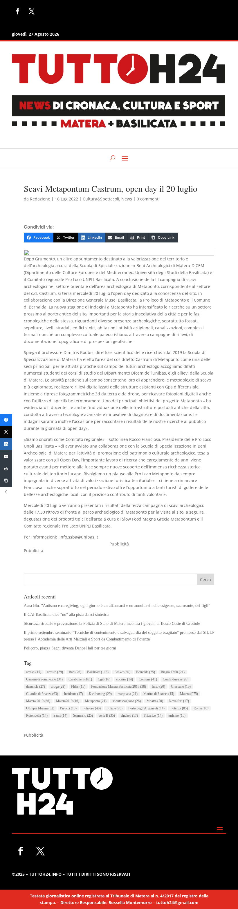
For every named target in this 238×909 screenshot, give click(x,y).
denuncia (35, 687)
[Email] (6, 456)
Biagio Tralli (173, 672)
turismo (176, 715)
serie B (107, 715)
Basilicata (98, 672)
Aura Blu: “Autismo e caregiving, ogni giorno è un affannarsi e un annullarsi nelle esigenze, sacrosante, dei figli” (117, 605)
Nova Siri (179, 701)
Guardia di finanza (42, 694)
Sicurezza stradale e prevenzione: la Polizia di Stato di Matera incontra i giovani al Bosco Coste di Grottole (112, 623)
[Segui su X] (31, 11)
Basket (122, 672)
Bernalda (145, 672)
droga (58, 687)
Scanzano (83, 715)
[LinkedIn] (6, 444)
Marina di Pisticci (158, 694)
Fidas (78, 687)
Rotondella (37, 715)
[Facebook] (6, 420)
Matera (189, 694)
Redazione (40, 199)
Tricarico (153, 715)
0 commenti (148, 199)
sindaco (129, 715)
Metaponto (96, 701)
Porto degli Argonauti (146, 708)
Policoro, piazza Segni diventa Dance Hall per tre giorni (70, 648)
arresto (55, 672)
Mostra (155, 701)
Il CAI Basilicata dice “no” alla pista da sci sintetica (66, 614)
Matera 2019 (38, 701)
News (126, 199)
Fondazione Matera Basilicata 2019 (118, 687)
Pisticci (68, 708)
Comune (148, 679)
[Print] (6, 468)
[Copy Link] (6, 480)
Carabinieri (80, 679)
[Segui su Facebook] (18, 11)
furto (158, 687)
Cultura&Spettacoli (101, 199)
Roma (201, 708)
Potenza (179, 708)
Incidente (73, 694)
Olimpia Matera (40, 708)
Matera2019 (67, 701)
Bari (75, 672)
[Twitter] (6, 432)
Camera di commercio (44, 679)
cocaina (124, 679)
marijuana (128, 694)
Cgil (104, 679)
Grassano (181, 687)
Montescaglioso (126, 701)
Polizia (114, 708)
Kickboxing (100, 694)
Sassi (60, 715)
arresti (33, 672)
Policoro (91, 708)
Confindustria (175, 679)
